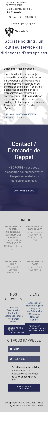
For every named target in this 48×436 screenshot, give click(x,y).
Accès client (34, 302)
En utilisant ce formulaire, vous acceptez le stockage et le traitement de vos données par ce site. (25, 373)
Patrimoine (13, 312)
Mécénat (34, 316)
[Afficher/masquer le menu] (42, 33)
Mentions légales (34, 305)
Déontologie (34, 314)
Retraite (14, 307)
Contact (34, 319)
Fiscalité (13, 321)
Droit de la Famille (14, 315)
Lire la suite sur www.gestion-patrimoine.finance (20, 115)
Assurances (13, 318)
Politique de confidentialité (34, 310)
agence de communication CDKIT (26, 405)
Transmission (13, 310)
